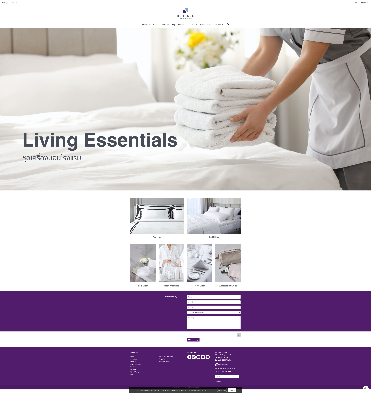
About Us (193, 24)
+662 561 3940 (223, 371)
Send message (194, 340)
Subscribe (219, 381)
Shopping (182, 24)
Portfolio (165, 24)
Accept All (232, 390)
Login (6, 2)
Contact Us (204, 24)
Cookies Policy (202, 390)
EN (365, 2)
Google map (223, 364)
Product (145, 24)
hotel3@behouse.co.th (227, 369)
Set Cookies (222, 390)
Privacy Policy (191, 390)
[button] (228, 24)
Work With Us (218, 24)
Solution (156, 24)
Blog (173, 24)
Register (16, 2)
